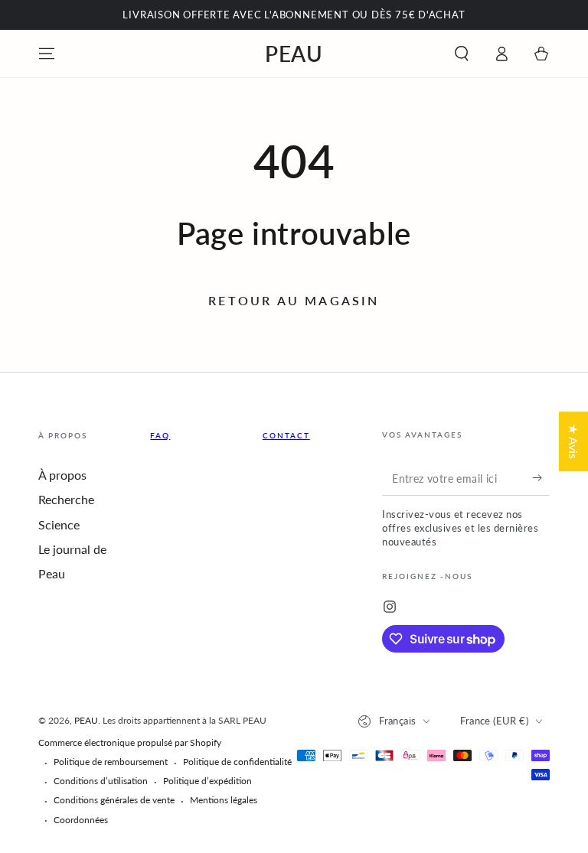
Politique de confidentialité (237, 761)
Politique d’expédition (207, 780)
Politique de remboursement (111, 761)
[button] (462, 53)
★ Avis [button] (574, 441)
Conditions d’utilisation (101, 780)
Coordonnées (81, 819)
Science (59, 524)
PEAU (86, 720)
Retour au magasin (293, 300)
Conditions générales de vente (114, 800)
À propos (62, 474)
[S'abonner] (541, 478)
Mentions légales (223, 800)
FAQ (160, 435)
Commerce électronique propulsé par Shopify (129, 742)
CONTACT (286, 435)
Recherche (66, 499)
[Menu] (47, 53)
